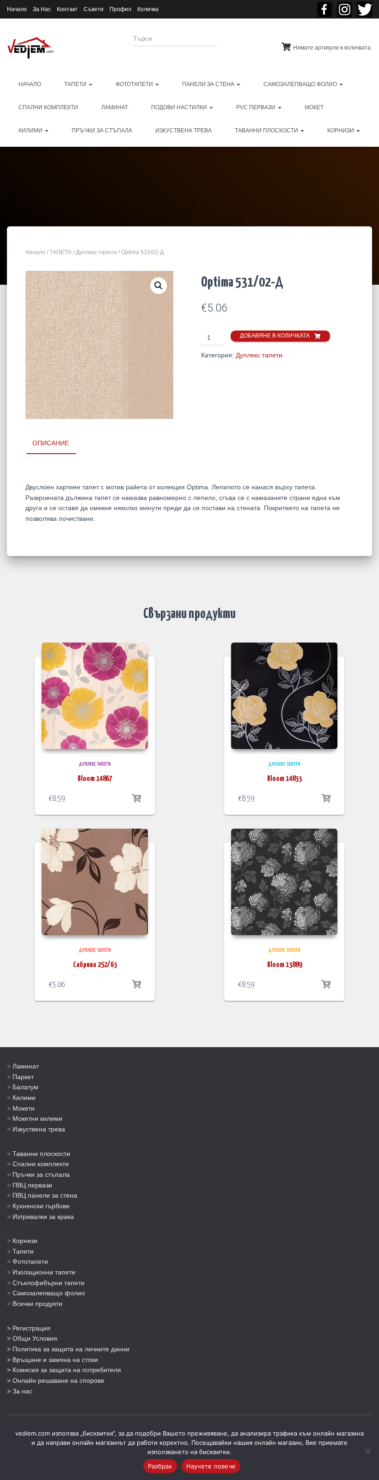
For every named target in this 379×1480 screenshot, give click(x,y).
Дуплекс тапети (96, 252)
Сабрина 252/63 (95, 965)
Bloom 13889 (284, 965)
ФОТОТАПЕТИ (135, 84)
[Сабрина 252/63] (95, 882)
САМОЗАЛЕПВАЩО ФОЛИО (300, 84)
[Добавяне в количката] (136, 798)
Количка (148, 9)
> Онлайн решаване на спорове (55, 1380)
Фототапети (30, 1261)
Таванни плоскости (41, 1153)
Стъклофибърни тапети (48, 1282)
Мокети (23, 1108)
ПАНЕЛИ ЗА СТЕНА (209, 84)
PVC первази (256, 107)
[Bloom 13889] (284, 882)
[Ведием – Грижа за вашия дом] (30, 48)
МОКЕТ (314, 107)
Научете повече (211, 1466)
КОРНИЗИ (341, 130)
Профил (120, 9)
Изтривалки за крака (43, 1216)
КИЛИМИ (31, 130)
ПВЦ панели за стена (44, 1195)
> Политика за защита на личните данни (68, 1349)
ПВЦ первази (32, 1185)
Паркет (23, 1076)
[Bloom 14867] (95, 696)
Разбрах (160, 1466)
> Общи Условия (32, 1338)
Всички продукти (37, 1303)
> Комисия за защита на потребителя (64, 1370)
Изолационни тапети (43, 1272)
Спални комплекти (40, 1164)
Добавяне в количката (275, 335)
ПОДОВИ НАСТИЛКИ (179, 107)
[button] (158, 285)
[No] (367, 1450)
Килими (24, 1097)
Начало (17, 9)
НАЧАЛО (29, 84)
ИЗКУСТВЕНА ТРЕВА (183, 130)
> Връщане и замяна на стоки (52, 1359)
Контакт (67, 9)
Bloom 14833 (284, 779)
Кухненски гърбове (41, 1206)
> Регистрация (28, 1328)
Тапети (23, 1251)
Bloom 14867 (95, 779)
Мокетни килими (37, 1118)
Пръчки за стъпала (41, 1174)
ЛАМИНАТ (114, 107)
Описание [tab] (50, 443)
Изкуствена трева (38, 1129)
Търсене (242, 44)
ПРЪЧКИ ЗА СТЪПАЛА (102, 130)
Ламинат (25, 1066)
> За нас (19, 1391)
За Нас (42, 9)
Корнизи (24, 1240)
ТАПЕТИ (76, 84)
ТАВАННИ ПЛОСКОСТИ (267, 130)
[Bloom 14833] (284, 696)
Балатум (25, 1087)
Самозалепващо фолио (48, 1293)
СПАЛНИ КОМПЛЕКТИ (48, 107)
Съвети (94, 9)
